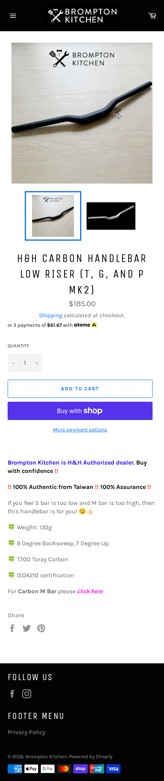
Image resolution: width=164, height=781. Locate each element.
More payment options (80, 429)
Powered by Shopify (91, 756)
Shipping (50, 315)
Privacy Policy (26, 732)
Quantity (18, 345)
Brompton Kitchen (46, 756)
